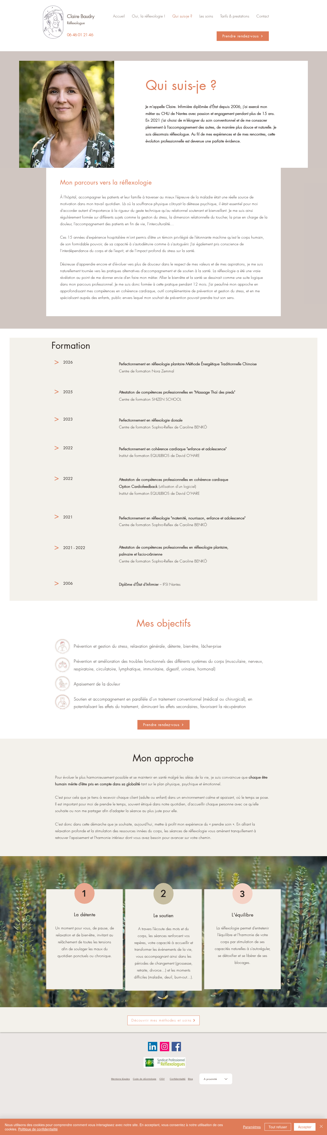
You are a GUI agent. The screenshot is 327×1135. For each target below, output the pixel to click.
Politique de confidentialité (38, 1129)
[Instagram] (164, 1046)
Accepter (304, 1126)
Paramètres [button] (252, 1126)
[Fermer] (321, 1127)
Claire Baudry (80, 16)
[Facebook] (176, 1046)
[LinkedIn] (152, 1046)
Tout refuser (278, 1126)
